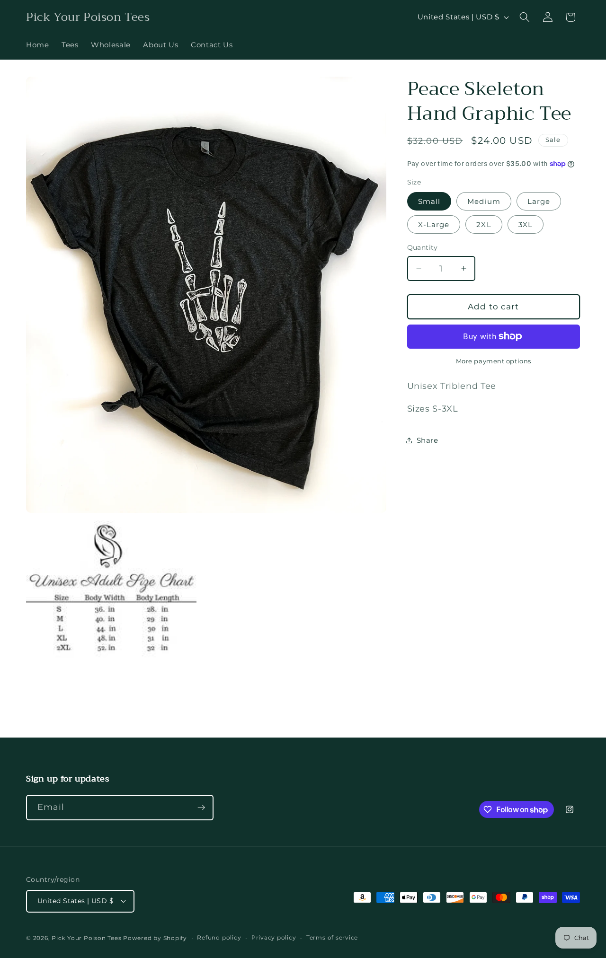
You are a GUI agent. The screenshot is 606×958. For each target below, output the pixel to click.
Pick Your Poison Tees (86, 937)
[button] (524, 17)
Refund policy (219, 937)
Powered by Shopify (155, 937)
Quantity (422, 247)
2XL (483, 224)
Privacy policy (273, 937)
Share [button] (427, 439)
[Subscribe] (201, 807)
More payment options (493, 361)
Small (429, 200)
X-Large (434, 224)
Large (539, 200)
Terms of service (332, 937)
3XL (525, 224)
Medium (483, 200)
